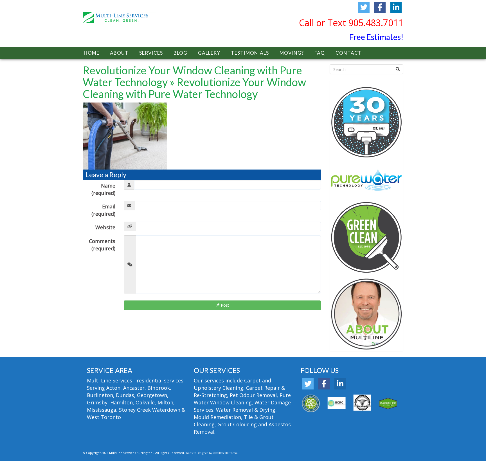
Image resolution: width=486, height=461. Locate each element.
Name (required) (103, 189)
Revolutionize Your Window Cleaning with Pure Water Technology (192, 76)
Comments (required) (102, 245)
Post (224, 305)
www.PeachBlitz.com (225, 453)
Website (105, 227)
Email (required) (103, 210)
